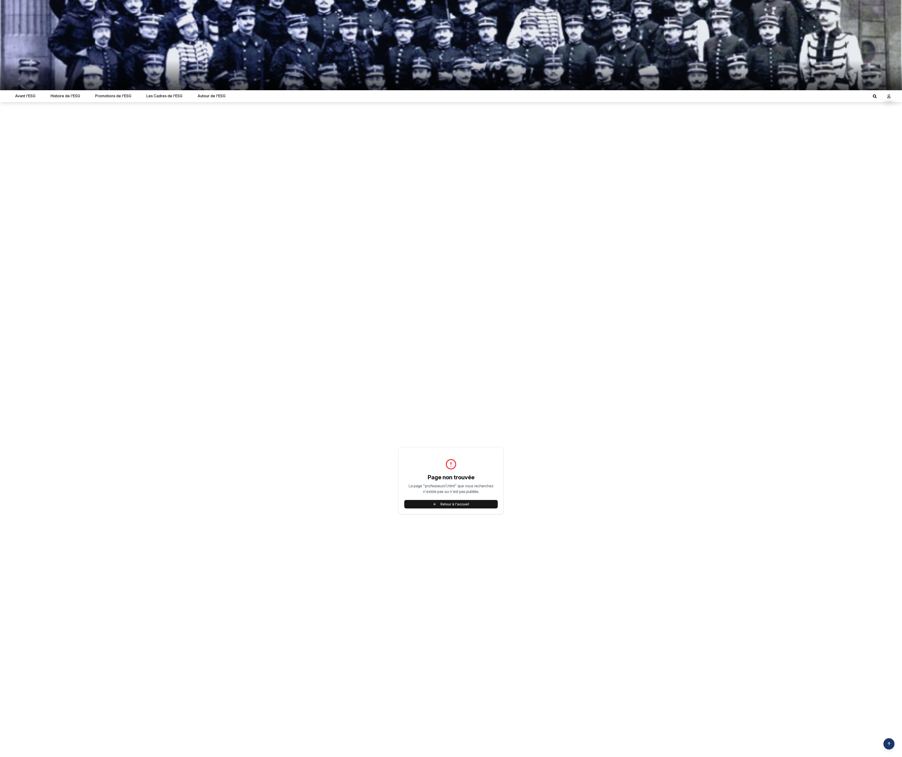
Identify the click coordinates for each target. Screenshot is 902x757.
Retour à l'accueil (454, 504)
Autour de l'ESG (212, 96)
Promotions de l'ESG (113, 96)
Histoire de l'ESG (65, 96)
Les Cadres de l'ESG (164, 96)
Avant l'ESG (25, 96)
